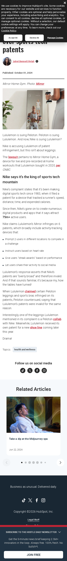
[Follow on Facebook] (37, 370)
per (58, 165)
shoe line (36, 327)
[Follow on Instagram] (44, 370)
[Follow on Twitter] (30, 370)
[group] (33, 426)
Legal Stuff (33, 519)
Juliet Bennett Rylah (23, 61)
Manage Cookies (55, 37)
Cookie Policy (8, 30)
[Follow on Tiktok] (22, 370)
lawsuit (13, 157)
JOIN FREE (33, 555)
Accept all (13, 38)
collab (57, 319)
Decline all (34, 38)
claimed (30, 291)
